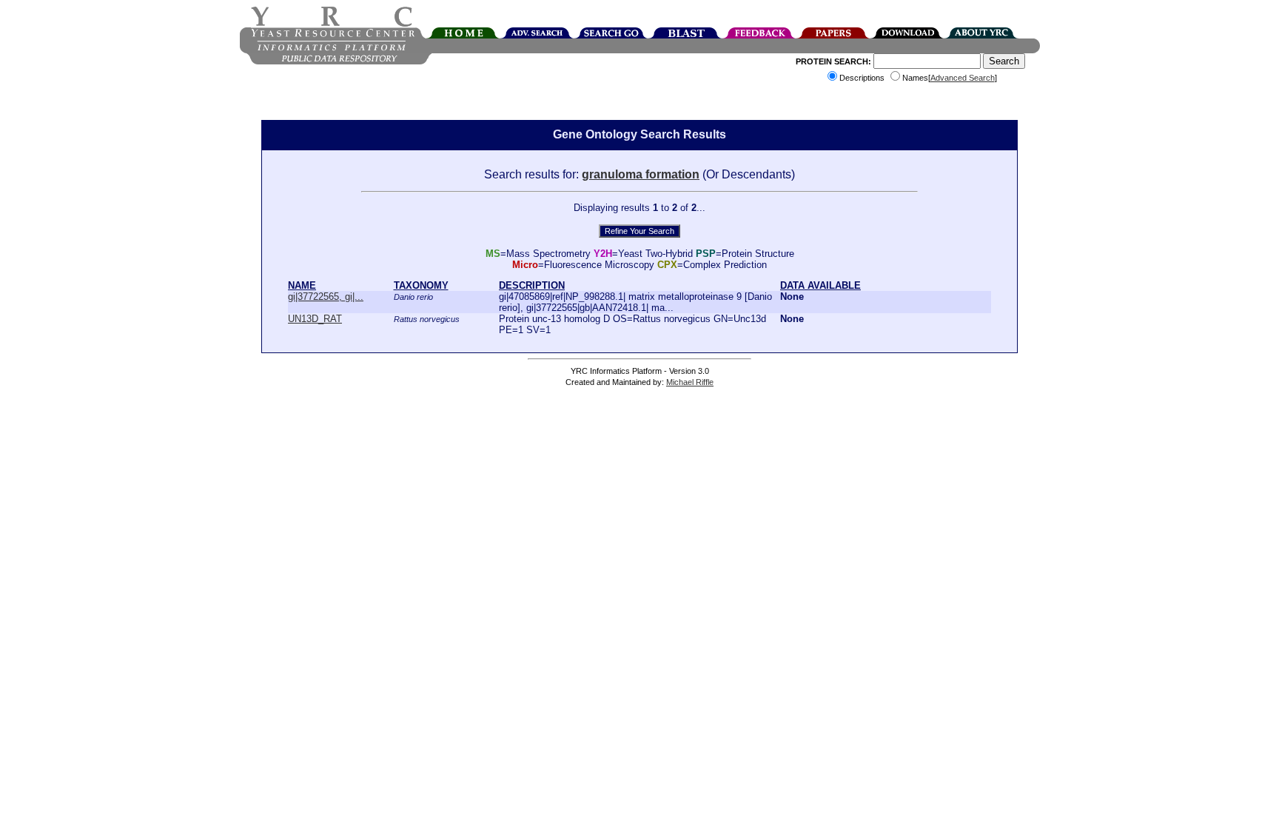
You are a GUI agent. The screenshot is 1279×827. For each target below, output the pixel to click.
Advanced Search (962, 77)
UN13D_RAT (315, 318)
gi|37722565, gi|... (325, 296)
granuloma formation (640, 174)
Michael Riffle (690, 382)
